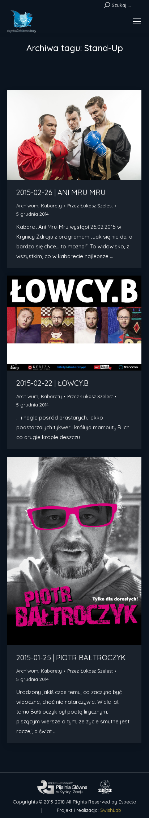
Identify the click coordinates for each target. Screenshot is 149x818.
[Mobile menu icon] (137, 21)
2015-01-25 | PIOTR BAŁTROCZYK (70, 657)
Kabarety (51, 205)
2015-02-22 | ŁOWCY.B (52, 383)
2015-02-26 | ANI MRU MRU (61, 192)
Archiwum (27, 205)
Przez (90, 205)
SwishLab (110, 810)
